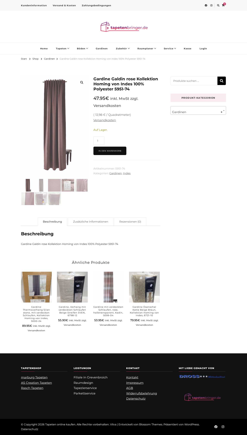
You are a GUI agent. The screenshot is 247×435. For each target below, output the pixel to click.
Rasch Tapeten (32, 388)
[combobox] (198, 110)
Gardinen (102, 48)
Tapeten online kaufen (60, 424)
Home (44, 48)
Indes (127, 173)
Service (168, 48)
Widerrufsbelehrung (141, 393)
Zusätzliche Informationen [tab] (90, 221)
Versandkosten (104, 120)
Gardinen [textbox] (197, 112)
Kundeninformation (34, 5)
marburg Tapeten (34, 377)
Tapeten (61, 48)
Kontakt (132, 377)
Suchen (221, 81)
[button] (82, 82)
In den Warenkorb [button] (36, 296)
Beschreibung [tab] (52, 221)
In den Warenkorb (109, 151)
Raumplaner (145, 48)
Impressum (134, 383)
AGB (129, 388)
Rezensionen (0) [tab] (130, 221)
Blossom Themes (150, 424)
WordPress (191, 424)
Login (203, 48)
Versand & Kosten (64, 5)
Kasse (187, 48)
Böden (81, 48)
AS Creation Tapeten (36, 383)
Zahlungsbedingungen (96, 5)
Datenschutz (136, 398)
